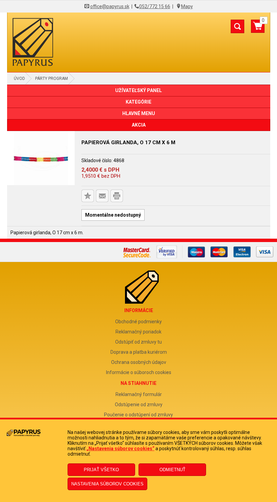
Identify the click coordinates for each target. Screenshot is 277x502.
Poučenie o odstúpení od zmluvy (138, 414)
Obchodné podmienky (138, 321)
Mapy (187, 6)
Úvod (19, 78)
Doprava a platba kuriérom (138, 352)
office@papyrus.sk (109, 6)
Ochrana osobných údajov (138, 362)
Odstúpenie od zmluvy (138, 404)
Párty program (51, 78)
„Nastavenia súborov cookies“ (120, 448)
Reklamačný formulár (139, 394)
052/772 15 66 (154, 6)
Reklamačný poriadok (138, 331)
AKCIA (139, 125)
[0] (257, 28)
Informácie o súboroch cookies (138, 372)
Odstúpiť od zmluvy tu (138, 342)
